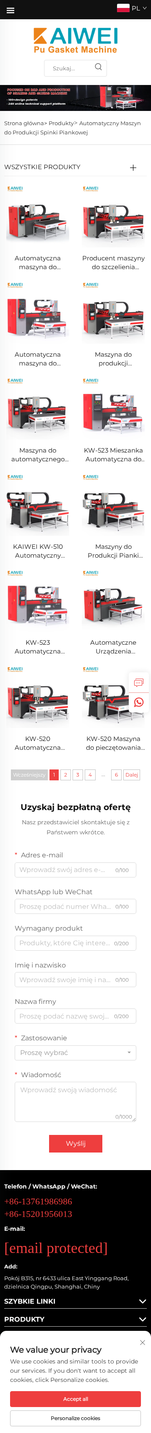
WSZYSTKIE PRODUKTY (42, 167)
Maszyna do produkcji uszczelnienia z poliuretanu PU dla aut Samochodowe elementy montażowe (113, 359)
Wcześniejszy (29, 775)
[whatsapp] (139, 702)
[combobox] (75, 1052)
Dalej (131, 775)
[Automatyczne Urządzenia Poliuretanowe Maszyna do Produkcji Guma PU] (113, 600)
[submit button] (98, 68)
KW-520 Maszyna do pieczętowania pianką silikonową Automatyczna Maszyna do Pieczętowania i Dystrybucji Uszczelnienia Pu (113, 743)
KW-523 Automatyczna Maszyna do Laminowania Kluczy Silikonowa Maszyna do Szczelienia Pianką (38, 647)
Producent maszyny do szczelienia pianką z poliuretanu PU (113, 262)
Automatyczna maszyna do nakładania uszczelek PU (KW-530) (38, 262)
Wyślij (76, 1143)
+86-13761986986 (38, 1201)
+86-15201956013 (38, 1214)
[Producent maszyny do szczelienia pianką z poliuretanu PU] (113, 216)
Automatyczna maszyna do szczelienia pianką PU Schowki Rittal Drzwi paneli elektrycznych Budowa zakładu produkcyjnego (38, 359)
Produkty (61, 123)
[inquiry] (139, 682)
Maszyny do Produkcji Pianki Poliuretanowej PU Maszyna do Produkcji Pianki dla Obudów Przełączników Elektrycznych (113, 551)
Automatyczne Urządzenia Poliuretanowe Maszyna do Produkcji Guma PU (113, 647)
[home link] (75, 40)
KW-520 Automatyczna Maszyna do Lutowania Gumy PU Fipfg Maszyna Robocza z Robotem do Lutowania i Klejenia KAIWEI (37, 743)
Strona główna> (25, 123)
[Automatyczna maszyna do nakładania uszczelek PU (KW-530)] (37, 216)
